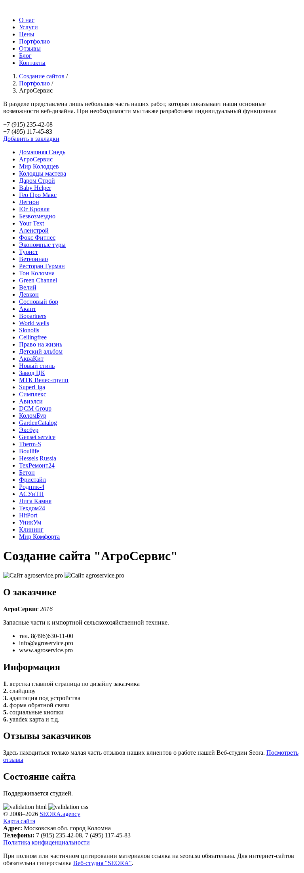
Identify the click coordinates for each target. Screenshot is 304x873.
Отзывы (30, 48)
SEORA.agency (60, 814)
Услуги (28, 27)
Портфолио (34, 41)
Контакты (32, 62)
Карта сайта (19, 821)
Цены (26, 34)
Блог (25, 55)
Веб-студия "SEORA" (102, 863)
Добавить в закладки (31, 138)
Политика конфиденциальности (46, 842)
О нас (26, 20)
